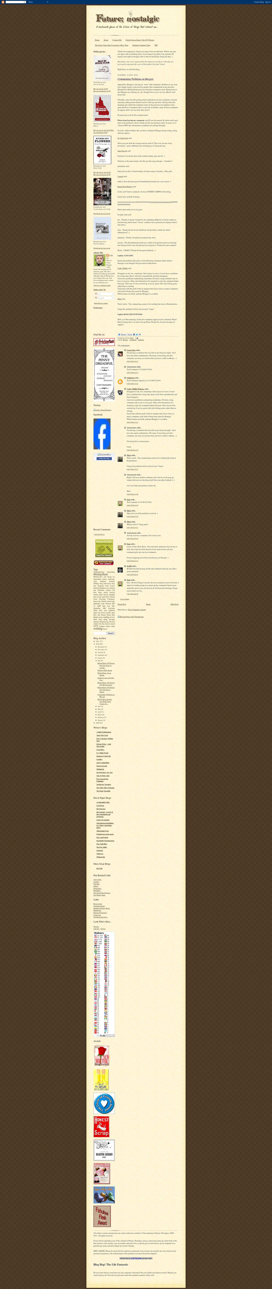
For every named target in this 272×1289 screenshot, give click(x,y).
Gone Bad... (100, 750)
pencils (108, 612)
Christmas (100, 590)
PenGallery (97, 890)
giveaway (105, 596)
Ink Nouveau (100, 809)
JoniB (129, 566)
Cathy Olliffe (123, 268)
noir (105, 610)
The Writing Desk (99, 895)
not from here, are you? (104, 772)
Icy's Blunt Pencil (102, 753)
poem (101, 617)
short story (98, 619)
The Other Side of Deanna (105, 788)
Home (97, 40)
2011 (98, 641)
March (100, 715)
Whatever (99, 854)
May (99, 709)
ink (99, 601)
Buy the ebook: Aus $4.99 (102, 130)
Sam (111, 255)
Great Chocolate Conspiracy (104, 599)
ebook (106, 592)
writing (98, 628)
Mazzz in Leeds (101, 766)
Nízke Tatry (98, 610)
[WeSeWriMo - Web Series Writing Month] (104, 556)
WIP (156, 45)
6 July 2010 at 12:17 (132, 361)
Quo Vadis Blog (101, 844)
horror (96, 601)
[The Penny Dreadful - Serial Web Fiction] (104, 401)
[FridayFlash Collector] (104, 345)
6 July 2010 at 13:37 (132, 469)
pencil (103, 613)
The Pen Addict (101, 847)
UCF (96, 626)
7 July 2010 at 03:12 (132, 574)
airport (104, 579)
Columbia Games (99, 906)
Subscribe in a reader (101, 303)
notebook (112, 610)
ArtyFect (96, 882)
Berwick (112, 581)
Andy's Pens (97, 879)
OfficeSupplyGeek (102, 831)
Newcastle (111, 608)
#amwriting (111, 572)
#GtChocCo (98, 576)
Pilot (113, 615)
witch (113, 626)
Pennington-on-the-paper (105, 834)
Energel (112, 592)
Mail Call (106, 606)
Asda (95, 581)
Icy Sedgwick (123, 138)
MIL (113, 606)
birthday (96, 583)
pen (99, 613)
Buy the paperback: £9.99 (104, 131)
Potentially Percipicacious (105, 841)
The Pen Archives (104, 624)
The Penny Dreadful (103, 791)
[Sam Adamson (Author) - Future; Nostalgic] (102, 449)
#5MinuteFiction (99, 572)
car (108, 588)
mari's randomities (102, 763)
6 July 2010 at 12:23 (132, 372)
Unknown (130, 377)
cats (95, 590)
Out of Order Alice (103, 776)
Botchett (96, 588)
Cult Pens (97, 884)
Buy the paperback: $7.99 (102, 91)
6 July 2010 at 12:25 (132, 384)
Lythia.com (97, 915)
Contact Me (117, 40)
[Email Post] (136, 338)
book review (110, 586)
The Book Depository (101, 917)
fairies (96, 594)
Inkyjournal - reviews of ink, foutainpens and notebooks (104, 814)
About (106, 40)
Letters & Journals (102, 820)
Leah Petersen (106, 604)
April (100, 712)
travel (113, 624)
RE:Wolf (99, 868)
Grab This (97, 534)
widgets (102, 929)
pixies (96, 617)
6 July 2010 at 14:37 (132, 527)
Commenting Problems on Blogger (135, 79)
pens (113, 612)
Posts (98, 294)
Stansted (96, 622)
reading (106, 617)
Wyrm (105, 629)
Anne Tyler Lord (102, 735)
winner (108, 626)
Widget (102, 534)
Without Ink (100, 857)
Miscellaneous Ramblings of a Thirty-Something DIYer (105, 825)
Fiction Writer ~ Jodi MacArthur (103, 745)
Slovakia (112, 619)
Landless (99, 759)
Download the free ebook (102, 213)
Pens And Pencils (100, 615)
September (101, 655)
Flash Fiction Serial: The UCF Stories (140, 40)
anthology (111, 579)
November (101, 649)
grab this (96, 929)
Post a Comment (124, 599)
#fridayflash (101, 574)
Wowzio (96, 926)
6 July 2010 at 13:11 (132, 422)
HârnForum (97, 910)
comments (133, 340)
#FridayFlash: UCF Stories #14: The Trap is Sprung (106, 689)
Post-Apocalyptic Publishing (102, 780)
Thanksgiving (104, 622)
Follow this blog (104, 458)
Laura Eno (131, 350)
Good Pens (100, 805)
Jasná (109, 601)
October (100, 652)
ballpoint (103, 581)
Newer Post (122, 604)
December (101, 647)
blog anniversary (105, 583)
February (101, 717)
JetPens (96, 886)
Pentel (109, 615)
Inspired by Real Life (103, 756)
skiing (105, 619)
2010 (98, 644)
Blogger (125, 340)
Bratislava (103, 588)
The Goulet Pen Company (102, 893)
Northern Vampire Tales (141, 45)
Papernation (97, 888)
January (100, 720)
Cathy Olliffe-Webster (135, 389)
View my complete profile (102, 285)
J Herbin (104, 601)
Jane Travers (122, 151)
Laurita (120, 176)
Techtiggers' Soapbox (103, 784)
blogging (101, 586)
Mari (119, 299)
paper (95, 613)
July (99, 660)
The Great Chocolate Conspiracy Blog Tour (111, 45)
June (99, 706)
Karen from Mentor (125, 186)
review (112, 617)
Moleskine (97, 608)
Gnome (112, 597)
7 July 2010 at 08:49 (132, 594)
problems (141, 340)
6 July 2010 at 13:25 (132, 450)
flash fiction (103, 594)
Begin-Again (98, 904)
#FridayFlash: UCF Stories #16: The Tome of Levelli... (106, 665)
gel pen (99, 597)
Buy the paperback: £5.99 (102, 175)
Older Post (174, 604)
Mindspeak (100, 769)
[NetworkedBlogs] (104, 454)
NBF (104, 608)
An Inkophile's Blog (103, 802)
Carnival (112, 588)
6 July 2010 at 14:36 (132, 516)
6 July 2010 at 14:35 (132, 505)
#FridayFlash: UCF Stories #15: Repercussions (106, 684)
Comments (100, 298)
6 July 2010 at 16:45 (132, 538)
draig (100, 592)
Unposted (99, 850)
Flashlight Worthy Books (102, 908)
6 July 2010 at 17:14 (132, 561)
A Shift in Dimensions (103, 732)
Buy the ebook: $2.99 (101, 89)
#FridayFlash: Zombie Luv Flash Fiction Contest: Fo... (104, 701)
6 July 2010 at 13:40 (132, 494)
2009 (98, 723)
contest (108, 590)
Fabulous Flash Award (104, 670)
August (100, 658)
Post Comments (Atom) (137, 609)
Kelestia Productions (100, 913)
